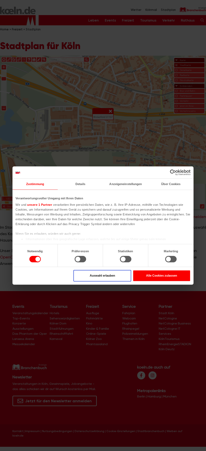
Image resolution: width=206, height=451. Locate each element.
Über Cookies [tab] (170, 184)
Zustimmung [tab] (35, 184)
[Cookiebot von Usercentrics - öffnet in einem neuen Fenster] (173, 172)
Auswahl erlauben (102, 275)
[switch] (80, 259)
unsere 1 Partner (39, 204)
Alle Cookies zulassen (161, 275)
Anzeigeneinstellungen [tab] (125, 184)
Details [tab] (80, 184)
